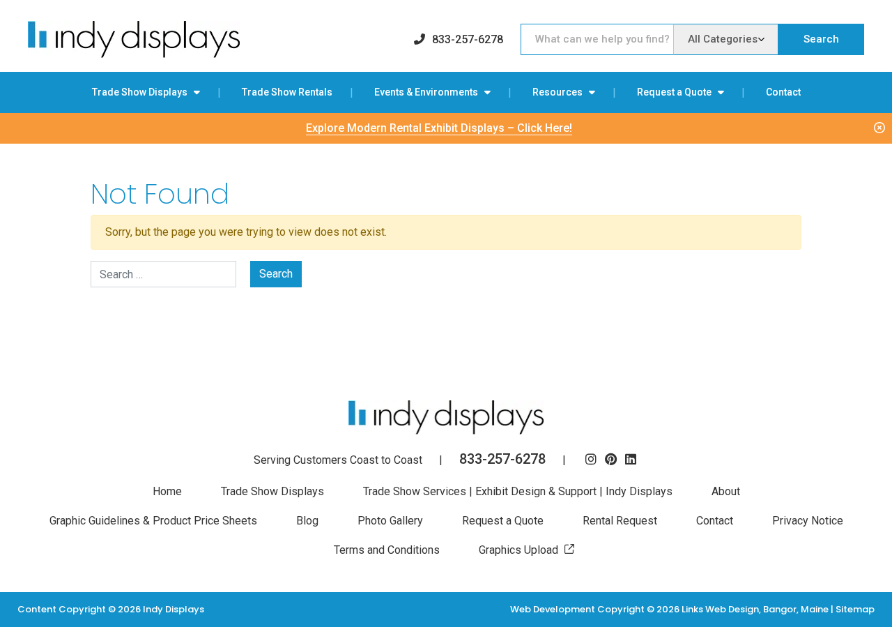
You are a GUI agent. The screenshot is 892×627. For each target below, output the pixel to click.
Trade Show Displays (139, 92)
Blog (307, 520)
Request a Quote (674, 92)
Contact (783, 92)
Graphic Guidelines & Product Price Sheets (153, 520)
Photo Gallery (390, 520)
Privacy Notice (807, 520)
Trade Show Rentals (287, 92)
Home (167, 491)
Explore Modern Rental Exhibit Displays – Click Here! (439, 128)
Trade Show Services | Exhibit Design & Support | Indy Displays (517, 491)
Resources (557, 92)
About (726, 491)
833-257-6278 (467, 39)
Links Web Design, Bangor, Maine (756, 609)
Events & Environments (426, 92)
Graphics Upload (518, 550)
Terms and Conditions (387, 550)
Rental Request (620, 520)
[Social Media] (591, 460)
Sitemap (855, 609)
